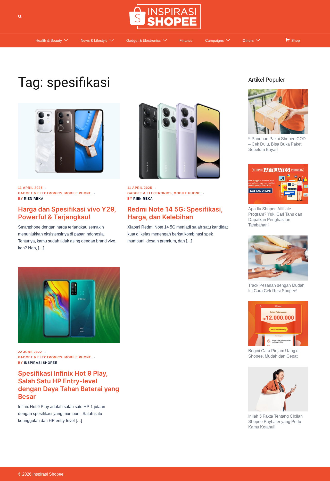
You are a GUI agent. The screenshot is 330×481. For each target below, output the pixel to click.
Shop (295, 40)
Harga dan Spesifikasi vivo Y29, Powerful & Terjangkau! (67, 213)
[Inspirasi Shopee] (165, 16)
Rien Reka (34, 198)
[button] (20, 16)
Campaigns (214, 40)
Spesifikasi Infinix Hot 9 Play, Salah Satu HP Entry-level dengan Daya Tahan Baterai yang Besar (68, 384)
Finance (186, 40)
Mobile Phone (77, 193)
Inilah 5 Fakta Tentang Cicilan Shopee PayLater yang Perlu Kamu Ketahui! (275, 421)
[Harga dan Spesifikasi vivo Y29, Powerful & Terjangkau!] (69, 141)
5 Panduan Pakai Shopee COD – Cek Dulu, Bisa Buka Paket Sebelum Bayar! (277, 144)
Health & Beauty (49, 40)
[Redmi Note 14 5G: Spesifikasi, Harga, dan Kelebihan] (178, 141)
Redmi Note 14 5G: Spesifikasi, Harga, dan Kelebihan (174, 213)
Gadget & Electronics (143, 40)
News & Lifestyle (94, 40)
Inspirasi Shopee (40, 363)
